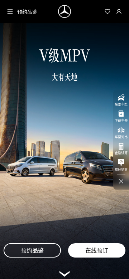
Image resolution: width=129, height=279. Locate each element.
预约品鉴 (27, 11)
